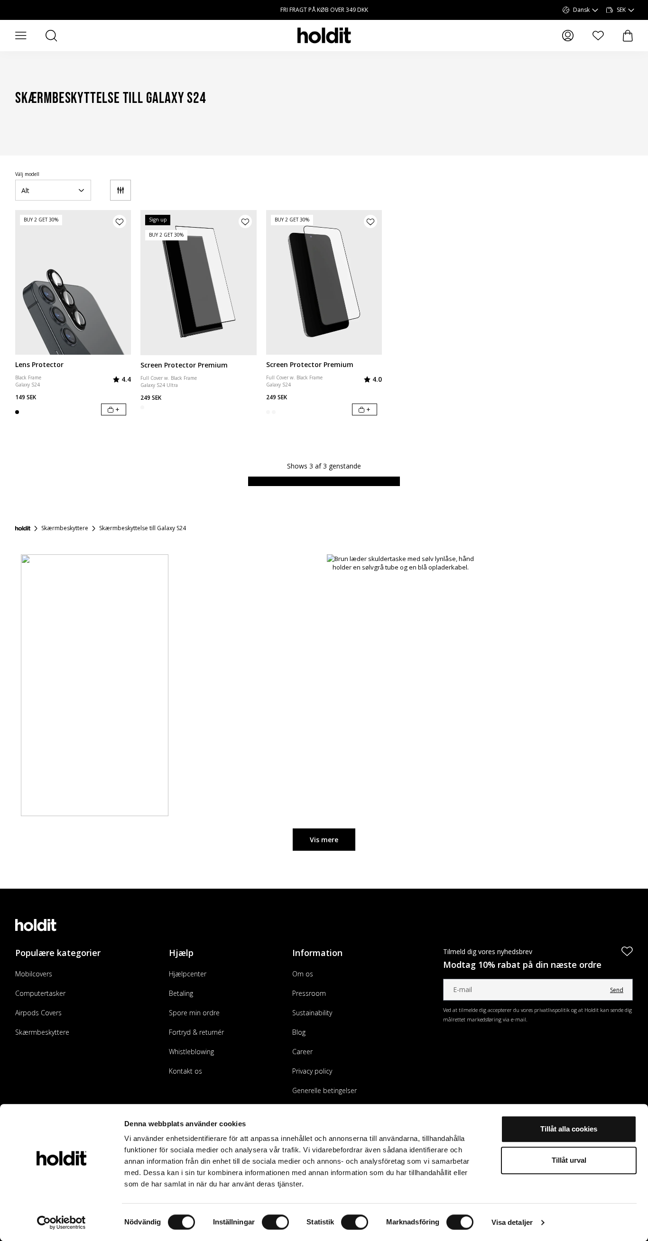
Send (616, 990)
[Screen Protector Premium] (198, 282)
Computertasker (40, 993)
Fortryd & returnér (196, 1032)
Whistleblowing (191, 1051)
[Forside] (22, 528)
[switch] (275, 1222)
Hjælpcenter (187, 973)
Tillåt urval (569, 1160)
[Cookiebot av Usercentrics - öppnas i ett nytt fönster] (61, 1222)
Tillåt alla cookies (568, 1129)
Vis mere (324, 839)
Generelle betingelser (324, 1090)
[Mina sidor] (568, 35)
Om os (302, 973)
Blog (298, 1032)
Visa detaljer (512, 1222)
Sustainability (312, 1012)
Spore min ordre (194, 1012)
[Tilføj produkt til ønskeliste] (119, 221)
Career (302, 1051)
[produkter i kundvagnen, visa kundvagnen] (628, 36)
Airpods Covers (38, 1012)
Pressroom (309, 993)
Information (317, 952)
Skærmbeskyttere (42, 1032)
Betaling (181, 993)
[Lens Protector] (73, 282)
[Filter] (120, 190)
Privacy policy (312, 1071)
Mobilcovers (33, 973)
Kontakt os (185, 1071)
